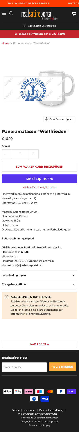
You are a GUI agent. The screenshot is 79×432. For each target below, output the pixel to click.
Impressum (29, 410)
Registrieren (62, 367)
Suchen (15, 410)
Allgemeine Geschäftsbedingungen (39, 417)
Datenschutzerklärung (51, 410)
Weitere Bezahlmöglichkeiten (39, 187)
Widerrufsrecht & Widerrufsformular (37, 414)
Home (5, 43)
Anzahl (6, 146)
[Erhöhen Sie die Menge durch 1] (34, 154)
